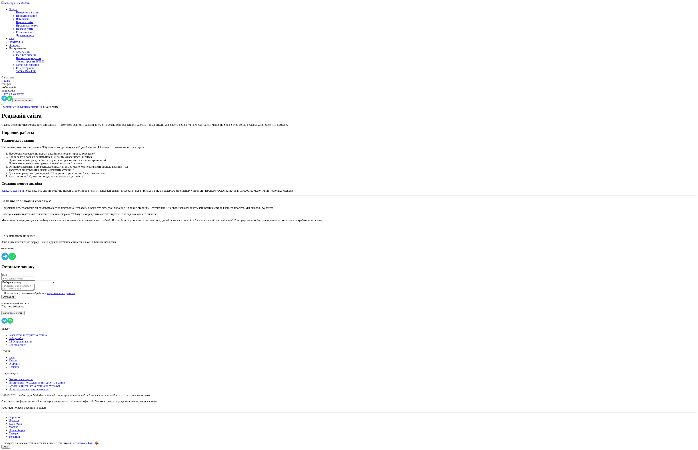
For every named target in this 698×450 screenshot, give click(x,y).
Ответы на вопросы (21, 379)
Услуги (13, 9)
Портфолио (16, 41)
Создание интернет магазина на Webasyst (34, 385)
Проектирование (26, 15)
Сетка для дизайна (27, 64)
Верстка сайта (24, 22)
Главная (6, 106)
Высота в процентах (28, 58)
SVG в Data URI (26, 71)
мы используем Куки (81, 443)
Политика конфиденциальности (29, 389)
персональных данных (61, 293)
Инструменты (17, 48)
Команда (14, 366)
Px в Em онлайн (26, 54)
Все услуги (18, 106)
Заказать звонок (23, 100)
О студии (14, 45)
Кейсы (13, 360)
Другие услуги (25, 35)
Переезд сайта (24, 28)
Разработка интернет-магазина (28, 335)
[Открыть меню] (2, 104)
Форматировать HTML (30, 61)
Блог (12, 38)
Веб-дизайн (23, 19)
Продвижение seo (27, 25)
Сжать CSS (23, 51)
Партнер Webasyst (12, 93)
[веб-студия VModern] (15, 3)
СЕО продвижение (20, 341)
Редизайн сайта (25, 32)
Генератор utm (25, 68)
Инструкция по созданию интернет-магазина (37, 382)
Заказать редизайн (12, 190)
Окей (5, 446)
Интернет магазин (27, 12)
